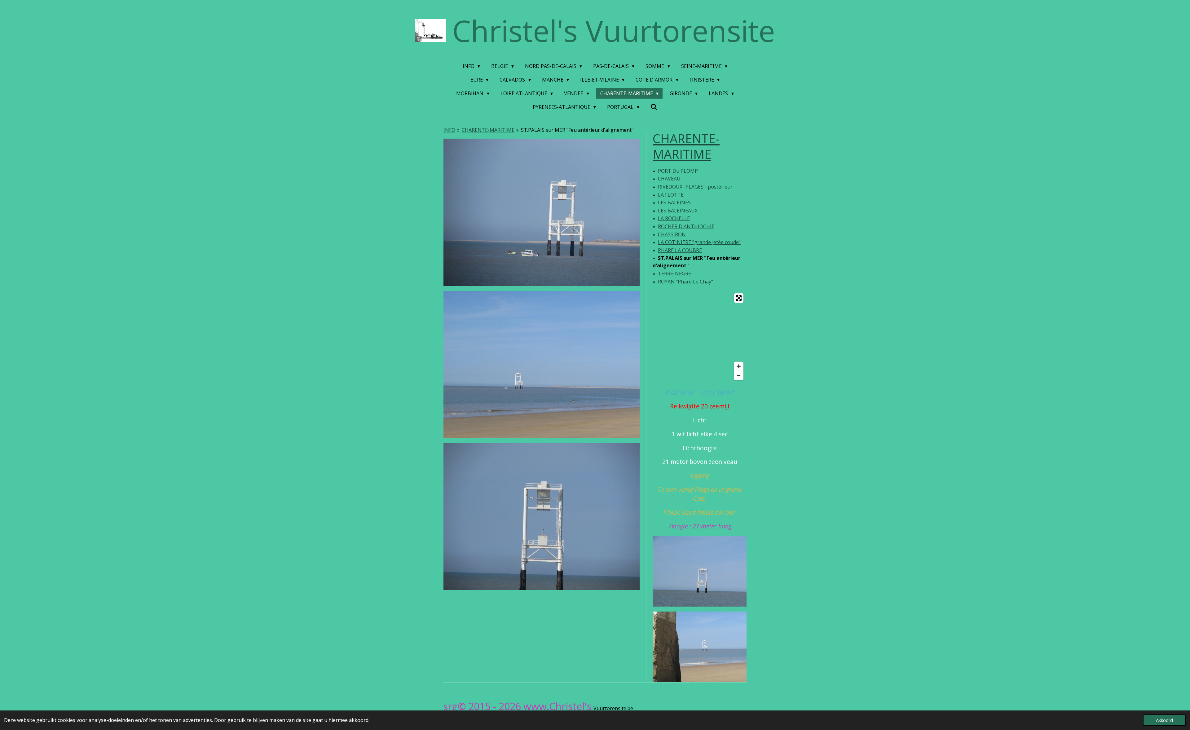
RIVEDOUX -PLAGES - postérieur (695, 186)
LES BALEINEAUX (678, 210)
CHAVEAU (669, 178)
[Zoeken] (653, 107)
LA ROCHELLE (674, 218)
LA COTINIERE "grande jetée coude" (699, 242)
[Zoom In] (738, 366)
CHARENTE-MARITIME (488, 130)
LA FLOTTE (671, 194)
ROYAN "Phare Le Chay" (685, 281)
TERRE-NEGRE (674, 273)
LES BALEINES (674, 202)
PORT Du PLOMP (678, 170)
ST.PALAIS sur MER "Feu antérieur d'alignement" (577, 130)
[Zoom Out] (738, 375)
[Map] (700, 336)
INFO (449, 130)
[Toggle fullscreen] (738, 298)
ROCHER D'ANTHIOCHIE (686, 226)
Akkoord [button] (1164, 720)
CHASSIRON (672, 234)
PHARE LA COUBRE (680, 250)
